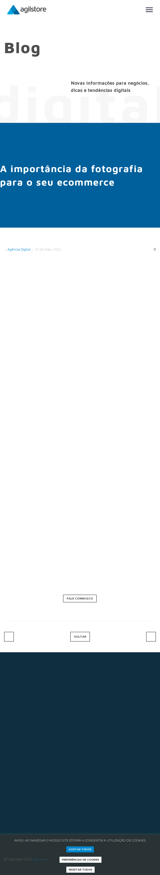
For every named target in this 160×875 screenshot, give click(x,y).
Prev (9, 637)
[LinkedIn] (20, 608)
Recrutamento (36, 829)
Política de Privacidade (72, 829)
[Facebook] (7, 608)
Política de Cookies (110, 829)
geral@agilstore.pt (23, 748)
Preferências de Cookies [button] (80, 859)
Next (151, 637)
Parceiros (11, 829)
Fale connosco (80, 598)
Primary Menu (149, 10)
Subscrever (57, 787)
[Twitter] (13, 608)
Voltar (80, 636)
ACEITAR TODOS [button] (80, 849)
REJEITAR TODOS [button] (80, 869)
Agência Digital (19, 249)
